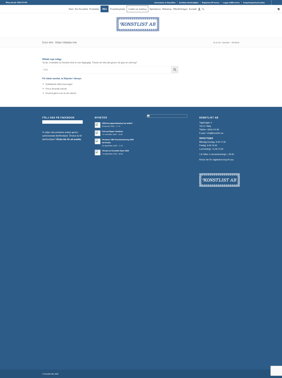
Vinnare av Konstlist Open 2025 (115, 150)
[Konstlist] (141, 25)
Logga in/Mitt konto (231, 2)
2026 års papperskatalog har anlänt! (117, 123)
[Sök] (202, 9)
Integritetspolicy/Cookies (254, 2)
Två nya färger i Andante (112, 131)
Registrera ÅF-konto (210, 2)
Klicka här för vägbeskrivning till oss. (216, 159)
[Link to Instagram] (273, 2)
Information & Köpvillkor (165, 2)
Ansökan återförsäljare (188, 2)
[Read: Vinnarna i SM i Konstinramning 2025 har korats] (98, 141)
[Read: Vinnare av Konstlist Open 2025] (98, 152)
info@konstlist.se (215, 133)
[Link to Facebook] (268, 2)
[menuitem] (165, 2)
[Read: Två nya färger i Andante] (98, 133)
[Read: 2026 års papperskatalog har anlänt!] (98, 125)
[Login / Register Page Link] (199, 9)
